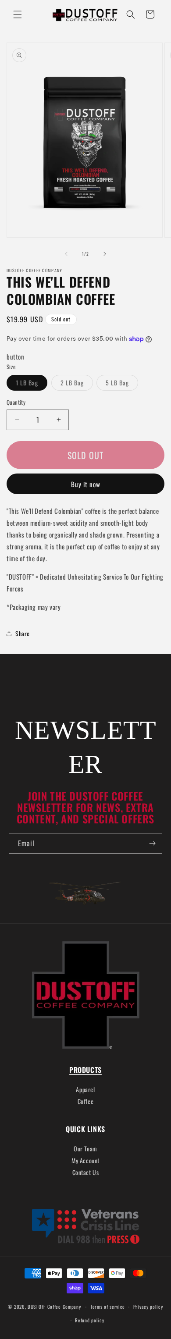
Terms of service (107, 1306)
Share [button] (22, 633)
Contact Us (85, 1172)
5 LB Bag (122, 384)
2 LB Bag (77, 384)
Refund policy (89, 1320)
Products (85, 1070)
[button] (17, 14)
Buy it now (85, 484)
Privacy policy (148, 1306)
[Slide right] (104, 254)
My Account (85, 1160)
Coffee (86, 1101)
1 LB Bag (31, 384)
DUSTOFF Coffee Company (54, 1306)
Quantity (16, 402)
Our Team (85, 1148)
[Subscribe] (152, 843)
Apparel (85, 1089)
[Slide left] (66, 254)
